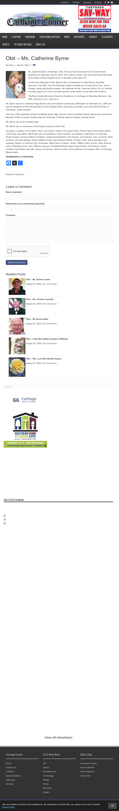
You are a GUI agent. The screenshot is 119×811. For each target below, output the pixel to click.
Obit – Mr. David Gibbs (37, 319)
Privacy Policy (8, 807)
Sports (5, 44)
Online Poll (85, 776)
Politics (46, 780)
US (44, 763)
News (66, 37)
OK (112, 806)
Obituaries (79, 37)
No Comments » (50, 284)
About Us (40, 44)
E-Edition (76, 2)
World (45, 784)
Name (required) (14, 192)
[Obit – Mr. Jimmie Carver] (17, 286)
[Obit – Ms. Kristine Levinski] (17, 306)
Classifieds (107, 37)
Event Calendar (87, 767)
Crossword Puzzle (88, 763)
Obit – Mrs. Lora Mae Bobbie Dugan (43, 358)
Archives (97, 2)
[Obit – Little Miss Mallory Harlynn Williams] (17, 346)
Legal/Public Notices (49, 37)
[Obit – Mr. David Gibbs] (17, 326)
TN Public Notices (22, 44)
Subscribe (87, 2)
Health (46, 792)
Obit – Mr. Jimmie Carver (38, 279)
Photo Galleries (87, 771)
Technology (48, 776)
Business (47, 788)
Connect (93, 37)
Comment (10, 215)
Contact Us (65, 2)
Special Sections (13, 776)
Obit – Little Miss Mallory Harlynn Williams (47, 339)
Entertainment (49, 771)
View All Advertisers (58, 737)
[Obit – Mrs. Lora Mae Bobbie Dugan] (17, 367)
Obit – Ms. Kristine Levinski (39, 299)
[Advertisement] (25, 472)
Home (4, 37)
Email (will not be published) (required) (25, 203)
